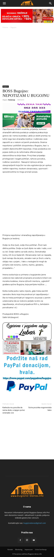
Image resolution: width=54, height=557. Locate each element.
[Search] (50, 3)
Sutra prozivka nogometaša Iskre (39, 408)
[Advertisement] (27, 57)
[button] (4, 3)
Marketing (18, 549)
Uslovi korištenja (41, 549)
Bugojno (13, 27)
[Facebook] (20, 540)
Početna (5, 27)
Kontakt (10, 549)
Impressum (29, 549)
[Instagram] (27, 540)
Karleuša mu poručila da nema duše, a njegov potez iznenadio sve (14, 410)
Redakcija (11, 100)
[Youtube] (33, 540)
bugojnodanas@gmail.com (34, 523)
